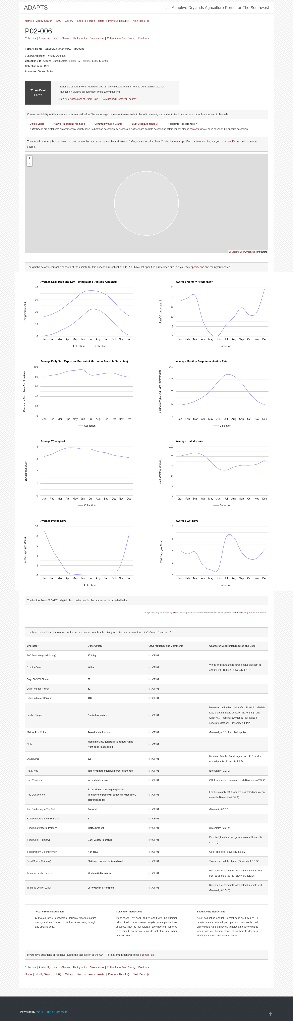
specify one (233, 141)
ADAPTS (36, 7)
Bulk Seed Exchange (143, 123)
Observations (97, 38)
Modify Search (43, 20)
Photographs (80, 38)
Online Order (37, 123)
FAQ (58, 20)
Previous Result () (118, 20)
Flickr (176, 612)
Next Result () (141, 20)
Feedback (143, 38)
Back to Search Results (90, 20)
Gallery (69, 20)
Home (28, 20)
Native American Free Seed (69, 123)
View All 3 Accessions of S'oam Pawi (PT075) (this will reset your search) (98, 99)
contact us (195, 129)
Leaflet (232, 251)
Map (56, 38)
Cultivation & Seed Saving (121, 38)
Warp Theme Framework (52, 1011)
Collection (30, 38)
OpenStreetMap (247, 251)
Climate (65, 38)
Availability (45, 38)
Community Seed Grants (108, 123)
